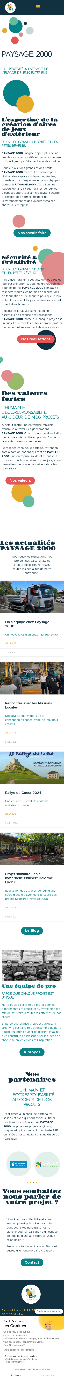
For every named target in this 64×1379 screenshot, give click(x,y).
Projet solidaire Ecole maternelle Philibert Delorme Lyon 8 (29, 878)
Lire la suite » (11, 643)
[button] (38, 6)
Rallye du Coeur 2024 (23, 793)
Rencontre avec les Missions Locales (28, 705)
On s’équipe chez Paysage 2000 (27, 624)
